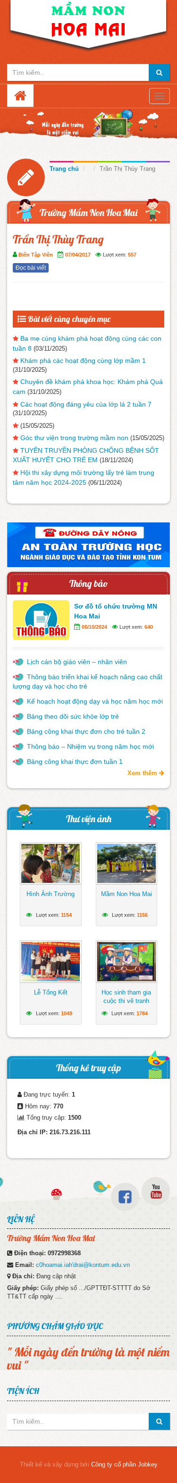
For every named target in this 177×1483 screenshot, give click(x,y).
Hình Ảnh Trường (50, 894)
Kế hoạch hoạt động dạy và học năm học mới (95, 701)
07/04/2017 (78, 254)
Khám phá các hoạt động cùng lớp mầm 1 (83, 360)
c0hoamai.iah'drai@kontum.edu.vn (83, 1264)
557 (132, 254)
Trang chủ (64, 168)
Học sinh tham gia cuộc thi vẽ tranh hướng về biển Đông (126, 1005)
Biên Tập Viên (35, 254)
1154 (66, 915)
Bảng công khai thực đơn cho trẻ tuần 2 (86, 731)
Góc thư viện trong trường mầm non (74, 437)
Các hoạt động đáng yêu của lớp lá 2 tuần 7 (86, 404)
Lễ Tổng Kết (50, 992)
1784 (142, 1013)
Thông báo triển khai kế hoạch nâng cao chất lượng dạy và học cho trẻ (87, 681)
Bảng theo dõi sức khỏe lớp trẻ (73, 716)
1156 (142, 915)
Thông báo (88, 583)
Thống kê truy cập (88, 1068)
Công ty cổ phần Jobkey (124, 1464)
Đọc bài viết (31, 268)
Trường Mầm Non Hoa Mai (88, 212)
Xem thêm (143, 773)
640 (148, 627)
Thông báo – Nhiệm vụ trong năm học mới (90, 746)
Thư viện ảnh (88, 819)
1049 (66, 1013)
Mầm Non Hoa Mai (126, 894)
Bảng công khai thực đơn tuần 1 (75, 761)
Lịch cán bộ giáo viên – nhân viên (77, 661)
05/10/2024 (94, 627)
